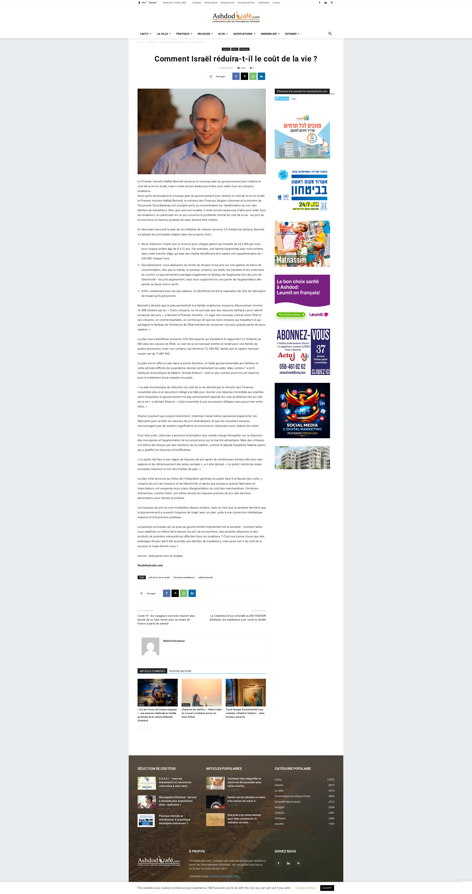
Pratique (182, 33)
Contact (276, 2)
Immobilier (269, 33)
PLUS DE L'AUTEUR (180, 671)
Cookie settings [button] (306, 888)
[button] (330, 34)
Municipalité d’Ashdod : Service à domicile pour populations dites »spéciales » (178, 801)
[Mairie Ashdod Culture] (302, 265)
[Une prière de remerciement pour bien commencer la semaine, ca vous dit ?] (215, 819)
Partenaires (263, 2)
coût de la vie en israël (159, 577)
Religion (204, 33)
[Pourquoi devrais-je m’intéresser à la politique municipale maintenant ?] (146, 820)
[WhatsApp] (253, 76)
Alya (221, 33)
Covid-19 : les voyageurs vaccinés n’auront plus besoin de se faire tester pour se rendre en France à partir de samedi (166, 619)
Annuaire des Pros (246, 2)
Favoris (152, 42)
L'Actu (234, 49)
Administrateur (174, 641)
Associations (242, 33)
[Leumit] (302, 320)
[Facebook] (319, 2)
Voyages (291, 33)
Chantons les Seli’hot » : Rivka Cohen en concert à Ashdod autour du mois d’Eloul (202, 713)
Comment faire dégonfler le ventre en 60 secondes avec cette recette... (244, 782)
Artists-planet (211, 2)
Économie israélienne (184, 577)
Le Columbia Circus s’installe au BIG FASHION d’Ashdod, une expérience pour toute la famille (237, 617)
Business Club (227, 2)
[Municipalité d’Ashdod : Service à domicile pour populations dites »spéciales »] (147, 801)
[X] (244, 76)
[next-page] (145, 728)
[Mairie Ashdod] (302, 211)
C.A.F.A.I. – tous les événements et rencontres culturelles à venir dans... (175, 782)
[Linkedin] (325, 2)
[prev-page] (140, 728)
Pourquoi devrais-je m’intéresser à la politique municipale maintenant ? (174, 819)
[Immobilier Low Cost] (302, 468)
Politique (244, 49)
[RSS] (331, 2)
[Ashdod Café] (236, 17)
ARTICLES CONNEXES (152, 671)
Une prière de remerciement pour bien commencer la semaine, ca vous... (244, 819)
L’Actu (144, 33)
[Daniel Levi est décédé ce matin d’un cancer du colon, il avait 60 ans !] (215, 801)
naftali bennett (205, 577)
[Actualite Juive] (302, 374)
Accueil (141, 42)
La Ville (162, 33)
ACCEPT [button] (327, 887)
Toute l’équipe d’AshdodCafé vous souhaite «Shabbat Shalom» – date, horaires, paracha (245, 713)
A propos (196, 2)
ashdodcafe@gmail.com (224, 876)
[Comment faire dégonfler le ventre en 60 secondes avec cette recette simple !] (215, 783)
